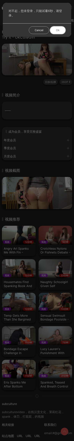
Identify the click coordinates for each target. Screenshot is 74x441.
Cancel (39, 30)
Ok (58, 30)
